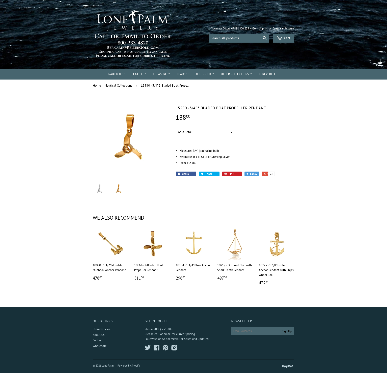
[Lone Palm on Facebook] (157, 349)
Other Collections (235, 74)
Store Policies (101, 329)
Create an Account (283, 28)
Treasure (160, 74)
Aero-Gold (204, 74)
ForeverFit (267, 74)
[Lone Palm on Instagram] (174, 349)
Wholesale (100, 346)
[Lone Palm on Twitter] (148, 349)
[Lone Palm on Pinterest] (165, 349)
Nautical (115, 74)
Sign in (263, 28)
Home (97, 85)
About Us (99, 335)
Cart (286, 38)
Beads (181, 74)
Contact (98, 340)
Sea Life (138, 74)
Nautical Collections (118, 85)
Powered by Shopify (129, 365)
